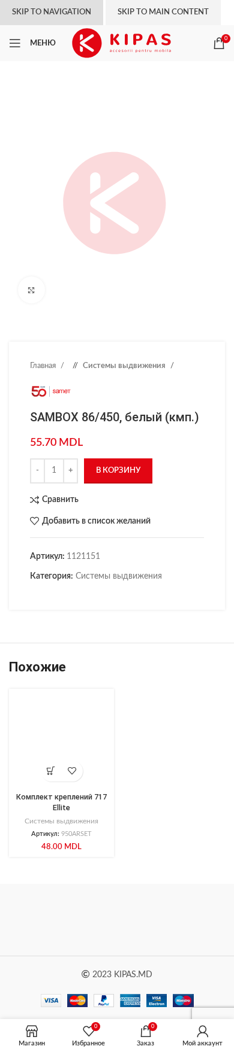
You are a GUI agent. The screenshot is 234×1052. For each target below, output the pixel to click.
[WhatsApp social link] (84, 594)
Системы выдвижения (125, 365)
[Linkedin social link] (72, 594)
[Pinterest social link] (60, 594)
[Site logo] (121, 43)
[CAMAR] (171, 920)
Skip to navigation (51, 12)
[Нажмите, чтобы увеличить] (31, 289)
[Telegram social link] (96, 594)
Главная (44, 365)
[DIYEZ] (63, 920)
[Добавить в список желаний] (72, 771)
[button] (51, 771)
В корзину (118, 471)
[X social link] (48, 594)
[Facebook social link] (36, 594)
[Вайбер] (108, 594)
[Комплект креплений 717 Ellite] (61, 741)
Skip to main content (163, 12)
